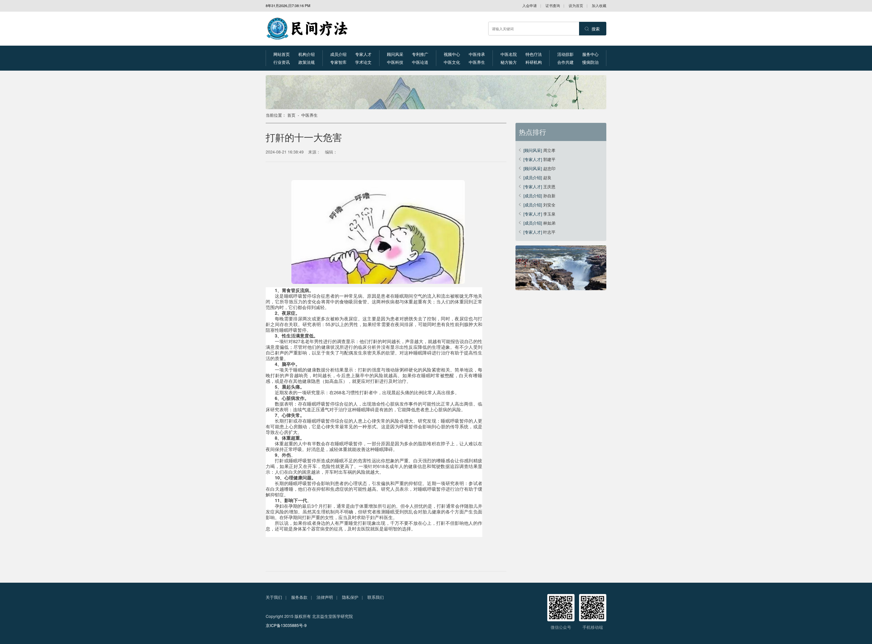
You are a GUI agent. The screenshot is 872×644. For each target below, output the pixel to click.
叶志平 (549, 232)
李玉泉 (549, 214)
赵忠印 (549, 168)
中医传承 (477, 54)
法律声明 (325, 597)
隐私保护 (350, 597)
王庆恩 (549, 186)
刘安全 (549, 205)
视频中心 (452, 54)
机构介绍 (306, 54)
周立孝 (549, 150)
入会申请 (529, 5)
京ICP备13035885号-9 (286, 625)
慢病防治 (590, 62)
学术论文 (363, 62)
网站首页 (281, 54)
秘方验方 (508, 62)
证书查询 (552, 5)
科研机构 (533, 62)
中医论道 (420, 62)
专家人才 (363, 54)
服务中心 (590, 54)
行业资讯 (281, 62)
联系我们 (375, 597)
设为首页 (576, 5)
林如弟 (549, 223)
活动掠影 (565, 54)
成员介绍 (338, 54)
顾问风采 (395, 54)
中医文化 (452, 62)
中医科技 (395, 62)
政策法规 (306, 62)
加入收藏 (599, 5)
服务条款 (299, 597)
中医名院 (508, 54)
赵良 (547, 177)
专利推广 (420, 54)
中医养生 (477, 62)
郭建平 (549, 159)
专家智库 (338, 62)
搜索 (596, 29)
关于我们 (274, 597)
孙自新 (549, 195)
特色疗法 (533, 54)
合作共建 (565, 62)
